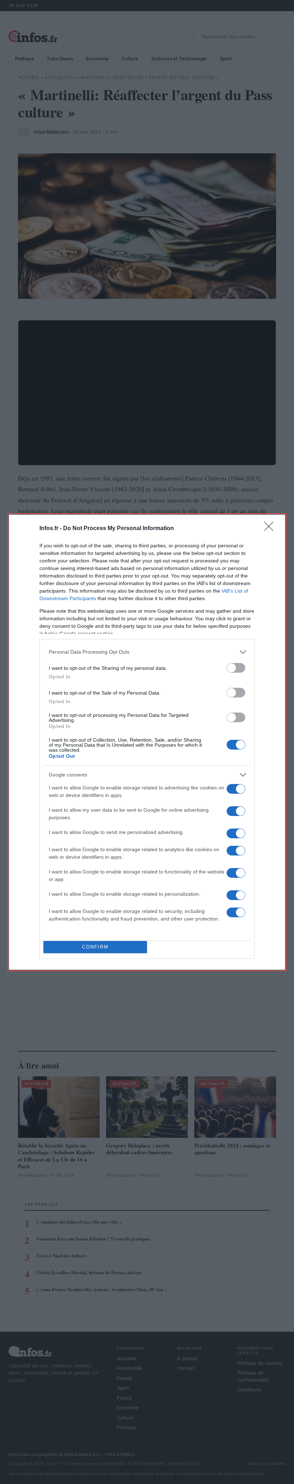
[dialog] (147, 742)
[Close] (271, 528)
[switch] (236, 668)
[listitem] (147, 652)
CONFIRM (95, 947)
